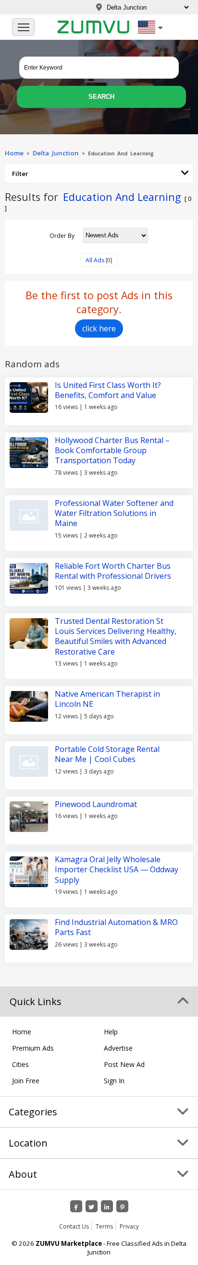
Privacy (129, 1226)
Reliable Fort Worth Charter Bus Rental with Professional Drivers (113, 571)
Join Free (25, 1080)
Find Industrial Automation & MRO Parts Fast (116, 927)
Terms (104, 1226)
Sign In (114, 1080)
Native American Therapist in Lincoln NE (107, 699)
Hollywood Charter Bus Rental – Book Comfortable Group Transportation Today (112, 450)
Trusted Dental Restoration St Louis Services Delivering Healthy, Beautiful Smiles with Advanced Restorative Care (115, 636)
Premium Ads (33, 1048)
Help (111, 1031)
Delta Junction (56, 153)
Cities (20, 1064)
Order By (62, 235)
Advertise (118, 1048)
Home (14, 153)
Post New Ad (124, 1064)
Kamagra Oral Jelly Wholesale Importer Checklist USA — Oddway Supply (116, 869)
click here (99, 328)
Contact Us (74, 1226)
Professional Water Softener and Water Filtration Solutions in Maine (114, 513)
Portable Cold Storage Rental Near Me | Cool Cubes (107, 754)
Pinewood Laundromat (96, 804)
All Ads (95, 260)
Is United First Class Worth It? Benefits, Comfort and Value (108, 390)
